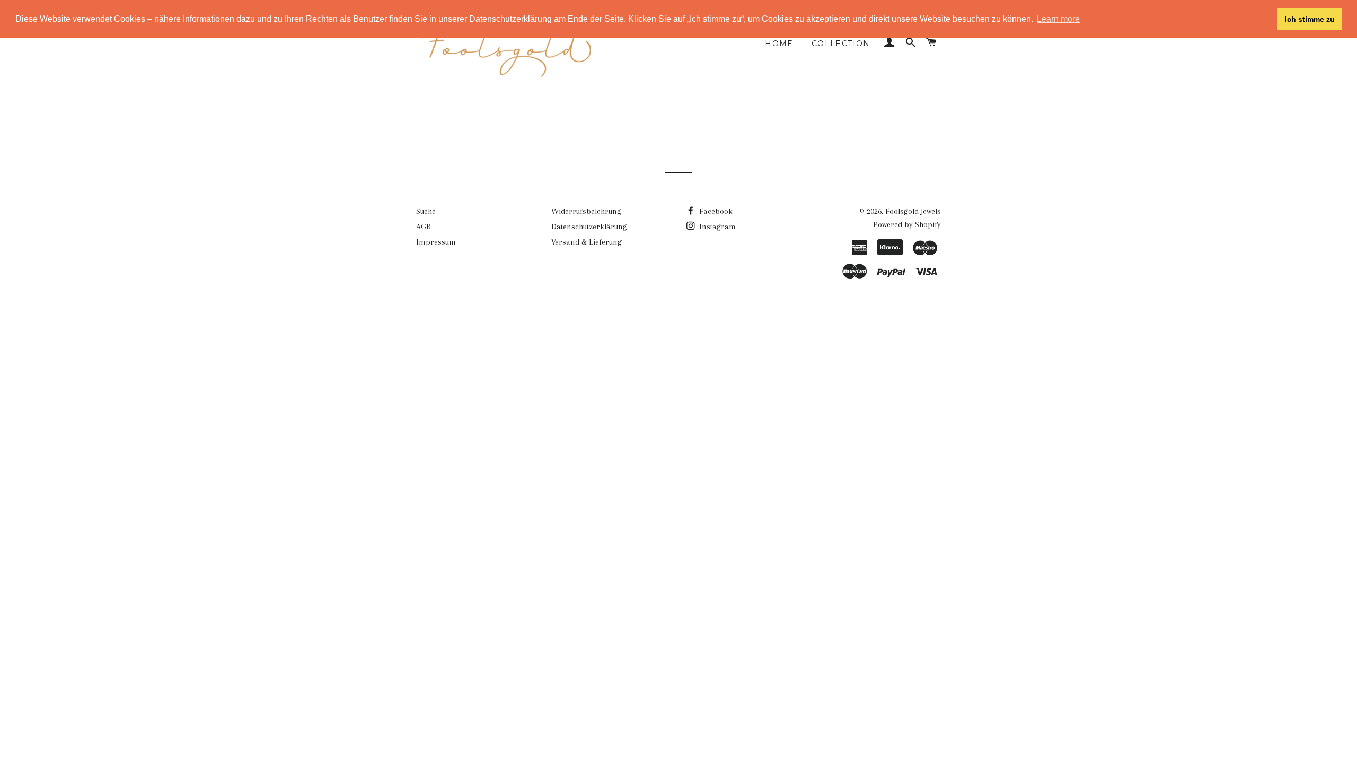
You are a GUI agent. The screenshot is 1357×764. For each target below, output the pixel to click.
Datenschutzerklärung (589, 226)
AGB (423, 226)
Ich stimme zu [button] (1310, 19)
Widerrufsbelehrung (586, 211)
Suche (426, 211)
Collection (841, 43)
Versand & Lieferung (586, 242)
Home (779, 43)
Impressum (436, 242)
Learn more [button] (1058, 18)
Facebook (715, 211)
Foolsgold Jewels (913, 211)
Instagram (716, 226)
